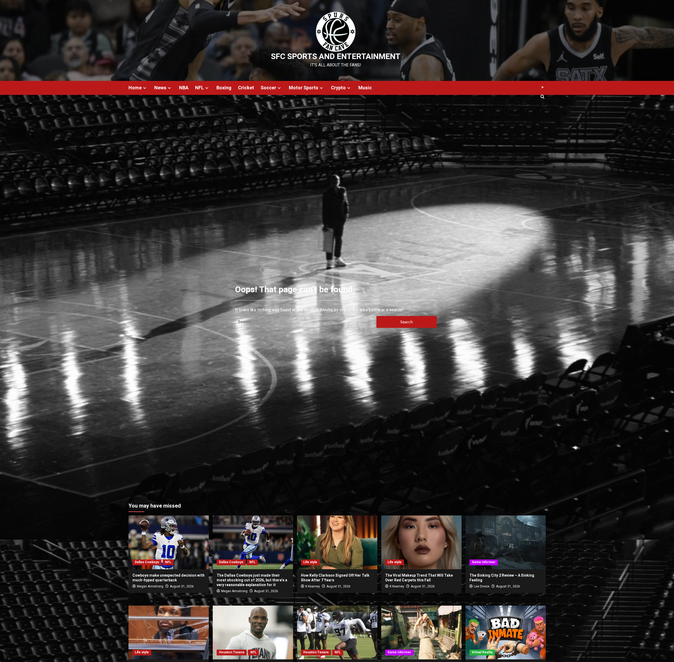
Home (135, 87)
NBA (184, 87)
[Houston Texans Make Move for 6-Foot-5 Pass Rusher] (253, 632)
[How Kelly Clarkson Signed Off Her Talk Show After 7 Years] (337, 542)
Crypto (338, 87)
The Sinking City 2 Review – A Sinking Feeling (501, 578)
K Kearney (312, 586)
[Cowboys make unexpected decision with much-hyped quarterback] (168, 542)
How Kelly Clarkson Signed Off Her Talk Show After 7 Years (335, 578)
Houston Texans (231, 652)
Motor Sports (303, 87)
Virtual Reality (482, 652)
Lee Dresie (481, 586)
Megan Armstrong (150, 586)
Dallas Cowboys (147, 562)
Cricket (246, 87)
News (160, 87)
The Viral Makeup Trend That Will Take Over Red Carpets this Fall (419, 578)
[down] (145, 88)
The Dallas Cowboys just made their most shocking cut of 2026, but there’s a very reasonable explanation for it (252, 580)
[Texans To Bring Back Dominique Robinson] (337, 632)
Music (365, 87)
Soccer (268, 87)
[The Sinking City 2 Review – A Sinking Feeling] (505, 542)
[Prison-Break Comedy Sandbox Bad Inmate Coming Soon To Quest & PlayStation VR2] (505, 632)
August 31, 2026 (182, 586)
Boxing (223, 87)
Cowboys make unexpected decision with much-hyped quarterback (168, 578)
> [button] (542, 87)
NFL (199, 87)
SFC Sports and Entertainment (335, 56)
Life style (310, 562)
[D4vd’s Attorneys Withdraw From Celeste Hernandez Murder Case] (168, 632)
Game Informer (483, 562)
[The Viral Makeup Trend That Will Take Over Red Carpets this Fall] (421, 542)
